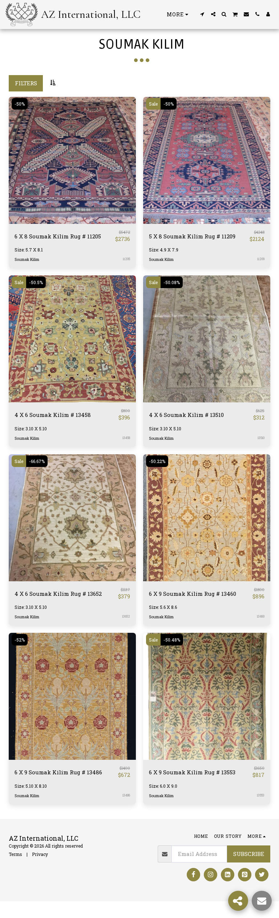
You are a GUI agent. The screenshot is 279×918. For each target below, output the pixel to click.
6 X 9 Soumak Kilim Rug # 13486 (58, 772)
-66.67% (37, 461)
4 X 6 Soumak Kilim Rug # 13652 (58, 593)
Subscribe (248, 853)
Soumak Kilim (27, 259)
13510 (261, 438)
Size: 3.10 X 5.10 (31, 428)
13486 (126, 795)
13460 (260, 616)
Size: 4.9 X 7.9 (163, 250)
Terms (15, 854)
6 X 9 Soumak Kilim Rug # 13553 (192, 772)
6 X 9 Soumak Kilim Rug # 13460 (192, 593)
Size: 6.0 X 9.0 (163, 786)
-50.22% (157, 461)
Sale (153, 104)
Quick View (72, 221)
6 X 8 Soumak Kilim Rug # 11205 (58, 236)
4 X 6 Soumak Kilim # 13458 (53, 414)
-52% (20, 640)
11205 (126, 259)
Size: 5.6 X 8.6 (163, 607)
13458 (126, 438)
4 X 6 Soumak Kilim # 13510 (186, 414)
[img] (72, 160)
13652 (126, 616)
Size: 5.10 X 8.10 (31, 786)
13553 (260, 795)
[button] (202, 14)
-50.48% (171, 640)
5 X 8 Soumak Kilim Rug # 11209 (192, 236)
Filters (26, 83)
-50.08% (171, 282)
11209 (260, 259)
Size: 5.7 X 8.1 (29, 250)
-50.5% (36, 282)
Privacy (40, 854)
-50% (20, 104)
